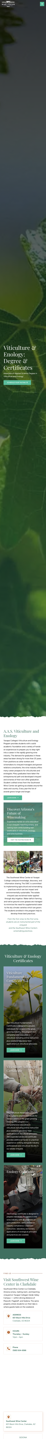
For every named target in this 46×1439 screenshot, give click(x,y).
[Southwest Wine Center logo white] (8, 2)
